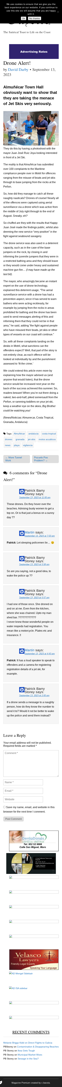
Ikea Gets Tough (26, 1050)
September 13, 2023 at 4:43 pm (39, 653)
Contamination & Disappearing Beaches (38, 1046)
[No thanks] (58, 11)
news (7, 445)
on (15, 1042)
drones (8, 439)
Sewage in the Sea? (28, 1058)
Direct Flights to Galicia (40, 1042)
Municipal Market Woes (30, 1054)
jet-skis (31, 439)
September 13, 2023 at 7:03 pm (39, 536)
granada (20, 439)
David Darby (18, 69)
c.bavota (45, 1083)
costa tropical (49, 433)
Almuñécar (19, 433)
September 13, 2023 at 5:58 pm (34, 564)
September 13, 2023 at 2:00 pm (34, 695)
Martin (29, 532)
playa (17, 445)
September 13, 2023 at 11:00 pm (34, 497)
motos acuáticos (47, 439)
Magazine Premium (21, 1083)
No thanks (34, 18)
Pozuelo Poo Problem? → (41, 459)
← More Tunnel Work (13, 459)
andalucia (33, 433)
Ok (23, 18)
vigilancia (28, 445)
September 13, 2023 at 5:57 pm (34, 597)
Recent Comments (31, 1031)
